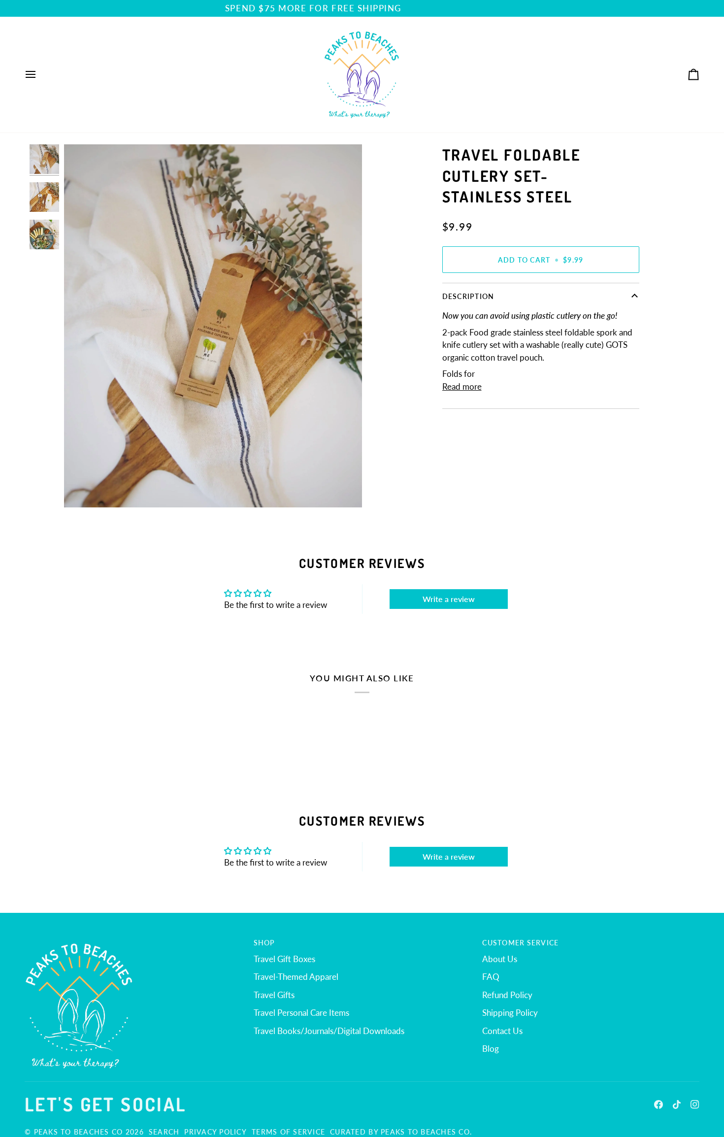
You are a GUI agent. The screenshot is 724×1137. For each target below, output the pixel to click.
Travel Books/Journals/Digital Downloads (329, 1031)
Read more (462, 386)
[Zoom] (82, 489)
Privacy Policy (215, 1132)
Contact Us (502, 1031)
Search (164, 1132)
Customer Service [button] (520, 942)
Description (468, 296)
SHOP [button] (264, 942)
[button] (133, 939)
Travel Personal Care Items (301, 1012)
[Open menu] (39, 75)
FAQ (490, 976)
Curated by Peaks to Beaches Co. (401, 1132)
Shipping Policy (510, 1012)
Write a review (449, 598)
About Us (499, 959)
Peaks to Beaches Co (78, 1132)
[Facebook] (658, 1104)
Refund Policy (507, 995)
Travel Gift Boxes (284, 959)
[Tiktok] (677, 1104)
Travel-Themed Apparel (296, 976)
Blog (490, 1048)
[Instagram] (695, 1104)
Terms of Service (288, 1132)
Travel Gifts (274, 995)
